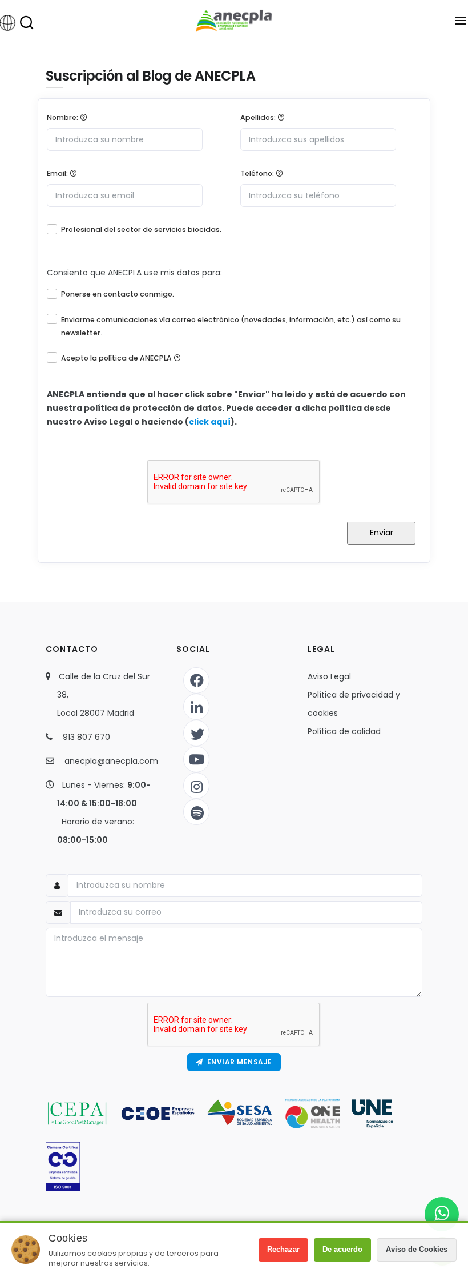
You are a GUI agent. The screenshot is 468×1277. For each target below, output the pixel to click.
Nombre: (63, 117)
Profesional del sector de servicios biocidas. (141, 229)
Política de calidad (344, 731)
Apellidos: (258, 117)
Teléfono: (258, 173)
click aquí (210, 421)
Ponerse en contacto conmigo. (117, 294)
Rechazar (283, 1250)
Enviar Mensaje (237, 1062)
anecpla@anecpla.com (111, 761)
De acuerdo (342, 1250)
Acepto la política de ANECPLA (117, 358)
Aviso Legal (329, 676)
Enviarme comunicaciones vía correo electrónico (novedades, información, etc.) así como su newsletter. (231, 326)
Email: (58, 173)
